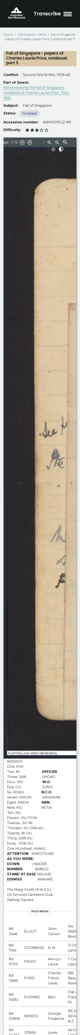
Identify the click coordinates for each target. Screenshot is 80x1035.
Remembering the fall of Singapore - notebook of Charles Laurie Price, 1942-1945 (36, 93)
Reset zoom (64, 142)
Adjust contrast (61, 149)
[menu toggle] (67, 14)
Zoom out (57, 142)
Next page (29, 142)
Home (8, 34)
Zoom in (49, 142)
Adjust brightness (53, 149)
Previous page (22, 142)
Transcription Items (31, 34)
